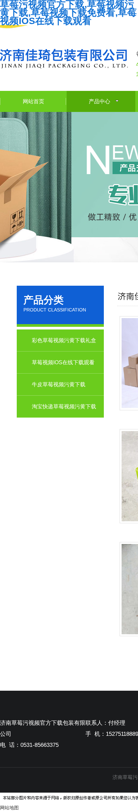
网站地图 (9, 807)
